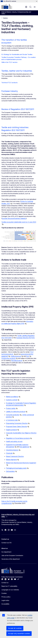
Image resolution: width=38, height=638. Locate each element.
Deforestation (10, 471)
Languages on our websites (10, 590)
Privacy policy (5, 597)
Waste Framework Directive (15, 456)
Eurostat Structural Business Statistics (14, 218)
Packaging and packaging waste (16, 468)
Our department (6, 552)
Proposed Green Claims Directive (16, 426)
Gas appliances (24, 447)
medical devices (16, 356)
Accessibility (5, 604)
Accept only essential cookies (19, 633)
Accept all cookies (15, 628)
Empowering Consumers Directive (17, 423)
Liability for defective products (15, 411)
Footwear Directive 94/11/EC (25, 338)
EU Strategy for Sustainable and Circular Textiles (16, 54)
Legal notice (5, 600)
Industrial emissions (12, 450)
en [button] (26, 7)
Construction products (8, 358)
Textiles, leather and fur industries (16, 71)
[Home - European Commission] (6, 6)
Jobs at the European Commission (12, 555)
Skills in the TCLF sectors (9, 62)
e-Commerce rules (12, 420)
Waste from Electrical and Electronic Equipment (21, 463)
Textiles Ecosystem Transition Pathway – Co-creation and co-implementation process (18, 58)
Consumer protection (12, 415)
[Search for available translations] (11, 204)
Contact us (4, 582)
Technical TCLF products (9, 82)
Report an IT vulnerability (9, 586)
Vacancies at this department (10, 559)
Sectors (5, 18)
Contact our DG (6, 543)
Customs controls (11, 400)
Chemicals (9, 453)
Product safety (11, 408)
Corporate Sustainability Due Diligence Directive (21, 433)
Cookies (4, 593)
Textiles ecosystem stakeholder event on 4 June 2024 (18, 222)
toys (27, 356)
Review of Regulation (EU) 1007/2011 (17, 109)
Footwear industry (9, 91)
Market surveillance (12, 396)
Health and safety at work (14, 441)
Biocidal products (16, 360)
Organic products (11, 430)
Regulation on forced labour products (18, 438)
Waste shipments (11, 459)
